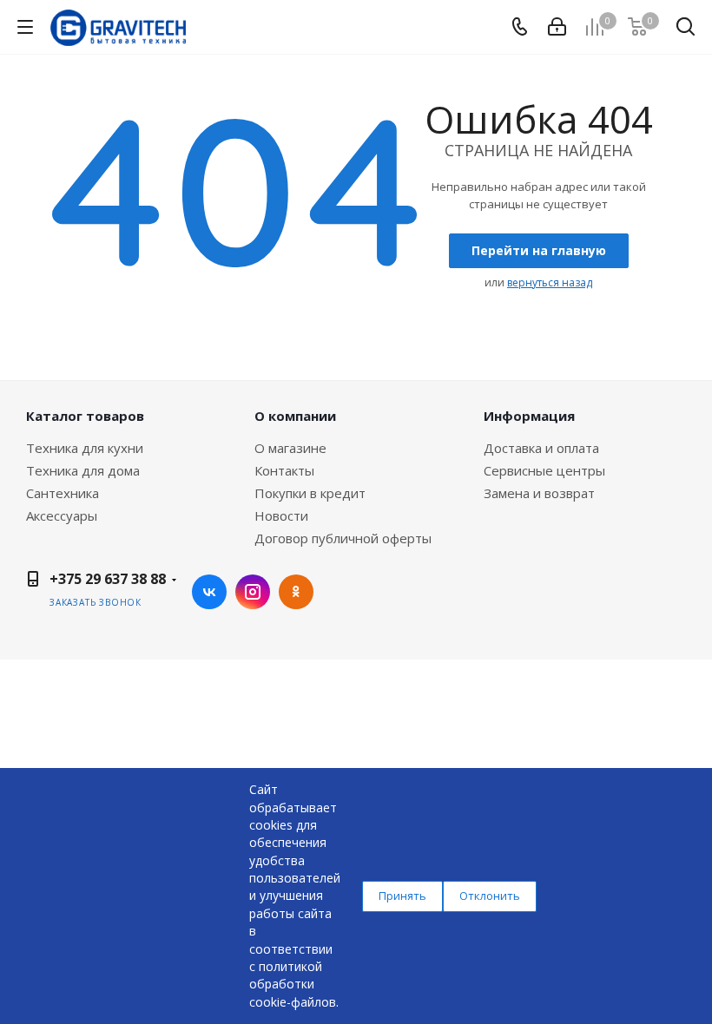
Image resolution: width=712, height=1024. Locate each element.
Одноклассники (296, 591)
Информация (529, 415)
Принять (402, 895)
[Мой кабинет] (557, 27)
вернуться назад (549, 282)
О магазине (290, 447)
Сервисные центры (544, 470)
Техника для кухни (84, 447)
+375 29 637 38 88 (107, 578)
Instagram (252, 591)
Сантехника (62, 493)
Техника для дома (83, 470)
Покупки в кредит (310, 493)
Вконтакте (209, 591)
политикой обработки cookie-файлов (292, 984)
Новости (281, 515)
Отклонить (489, 895)
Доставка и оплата (541, 447)
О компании (295, 415)
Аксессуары (61, 515)
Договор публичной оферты (343, 538)
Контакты (284, 470)
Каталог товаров (85, 415)
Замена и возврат (539, 493)
